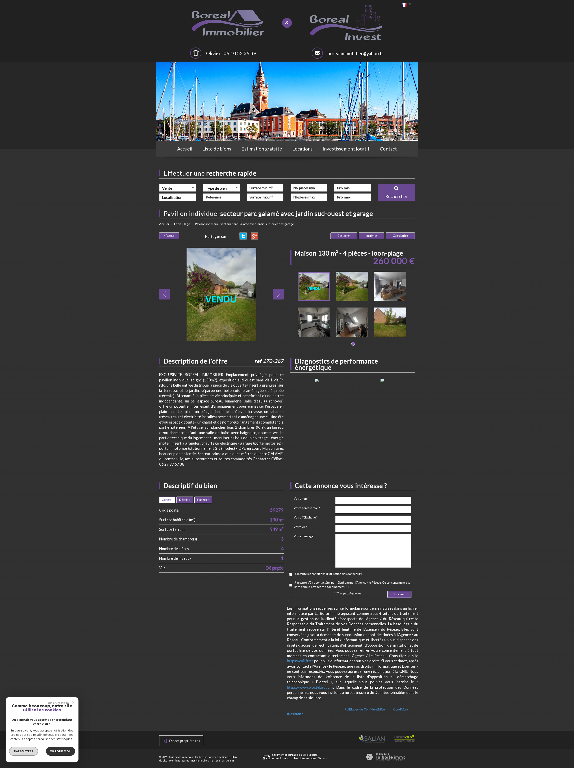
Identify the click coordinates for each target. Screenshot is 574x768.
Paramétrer (23, 751)
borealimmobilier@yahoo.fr (355, 53)
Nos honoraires (200, 760)
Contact (388, 148)
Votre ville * (301, 527)
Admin (230, 760)
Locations (302, 148)
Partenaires (218, 760)
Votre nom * (301, 498)
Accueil (184, 148)
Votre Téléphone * (305, 517)
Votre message (303, 536)
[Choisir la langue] (405, 5)
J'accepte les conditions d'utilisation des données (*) (328, 574)
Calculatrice (400, 235)
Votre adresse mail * (307, 508)
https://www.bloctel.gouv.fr (310, 687)
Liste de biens (216, 148)
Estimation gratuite (261, 148)
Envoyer (399, 594)
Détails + (184, 499)
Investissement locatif (346, 148)
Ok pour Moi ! (60, 751)
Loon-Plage (182, 224)
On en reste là (58, 703)
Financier (203, 499)
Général (167, 499)
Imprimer (371, 235)
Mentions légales (179, 760)
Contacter (343, 235)
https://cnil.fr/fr (300, 660)
